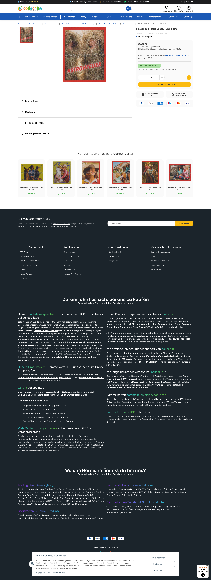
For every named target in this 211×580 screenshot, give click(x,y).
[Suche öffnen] (128, 8)
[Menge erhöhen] (162, 77)
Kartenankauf (155, 17)
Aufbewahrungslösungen (119, 512)
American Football (62, 515)
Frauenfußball (178, 489)
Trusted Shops (25, 2)
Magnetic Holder (172, 506)
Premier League (114, 492)
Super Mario (180, 492)
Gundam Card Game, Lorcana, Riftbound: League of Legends (47, 495)
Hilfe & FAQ (68, 261)
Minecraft (168, 492)
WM (144, 489)
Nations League (130, 492)
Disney (109, 495)
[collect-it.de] (30, 9)
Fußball (37, 515)
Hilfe (187, 2)
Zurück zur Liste (24, 24)
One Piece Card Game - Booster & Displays (83, 492)
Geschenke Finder (71, 256)
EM (140, 489)
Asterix (129, 495)
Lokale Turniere (125, 17)
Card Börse (173, 17)
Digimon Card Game (87, 495)
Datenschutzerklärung (62, 224)
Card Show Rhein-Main (29, 261)
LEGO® (108, 17)
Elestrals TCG (24, 501)
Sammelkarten (31, 17)
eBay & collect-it (114, 252)
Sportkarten (69, 17)
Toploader (158, 506)
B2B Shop (24, 252)
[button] (167, 8)
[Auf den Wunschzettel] (189, 77)
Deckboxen (150, 509)
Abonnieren (184, 223)
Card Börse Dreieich (28, 256)
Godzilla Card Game (61, 498)
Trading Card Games (82, 322)
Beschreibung (32, 101)
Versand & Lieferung (72, 274)
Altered (34, 501)
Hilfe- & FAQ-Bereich (123, 359)
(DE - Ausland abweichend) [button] (166, 69)
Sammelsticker (50, 17)
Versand (156, 47)
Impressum (156, 270)
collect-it (168, 349)
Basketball (47, 515)
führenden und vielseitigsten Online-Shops (83, 328)
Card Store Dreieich (28, 265)
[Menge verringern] (140, 77)
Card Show (188, 17)
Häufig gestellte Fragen (37, 134)
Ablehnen (158, 570)
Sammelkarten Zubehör (46, 331)
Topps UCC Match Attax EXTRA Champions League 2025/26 (68, 501)
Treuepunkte (112, 261)
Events (140, 17)
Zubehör (95, 17)
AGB (153, 256)
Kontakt (67, 265)
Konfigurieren (158, 564)
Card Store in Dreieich (146, 362)
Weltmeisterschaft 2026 (159, 489)
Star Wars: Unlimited (81, 498)
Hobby (83, 17)
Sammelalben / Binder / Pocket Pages (124, 509)
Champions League (127, 489)
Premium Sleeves (143, 506)
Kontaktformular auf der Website (155, 356)
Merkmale (30, 112)
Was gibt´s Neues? (115, 256)
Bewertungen (69, 252)
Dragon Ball (119, 495)
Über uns (23, 278)
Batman (138, 495)
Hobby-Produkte (26, 518)
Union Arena (98, 498)
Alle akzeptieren (158, 558)
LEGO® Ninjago (146, 492)
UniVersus (46, 498)
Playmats (160, 509)
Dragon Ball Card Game (29, 498)
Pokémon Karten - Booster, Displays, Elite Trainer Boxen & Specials (50, 489)
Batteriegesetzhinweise (161, 261)
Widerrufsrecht (157, 265)
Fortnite (159, 492)
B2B (182, 2)
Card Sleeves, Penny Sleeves (120, 506)
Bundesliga (112, 489)
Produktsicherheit (34, 123)
